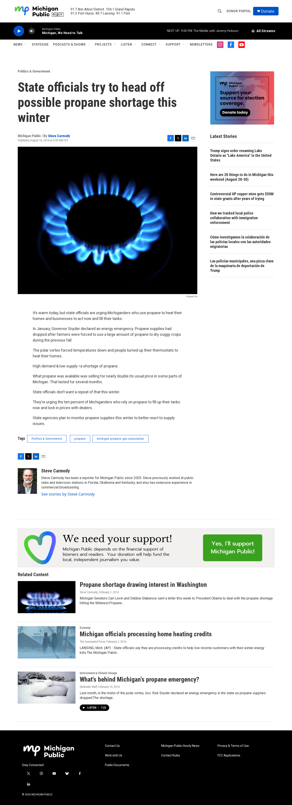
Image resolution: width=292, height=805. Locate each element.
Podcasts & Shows (69, 44)
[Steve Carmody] (27, 481)
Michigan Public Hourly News (180, 745)
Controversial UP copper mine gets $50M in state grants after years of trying (242, 196)
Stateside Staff (88, 686)
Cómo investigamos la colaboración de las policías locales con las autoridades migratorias (240, 242)
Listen (126, 44)
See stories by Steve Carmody (68, 494)
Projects (103, 44)
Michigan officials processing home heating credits (146, 634)
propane (80, 438)
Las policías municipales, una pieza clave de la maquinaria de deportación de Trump (242, 266)
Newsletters (201, 44)
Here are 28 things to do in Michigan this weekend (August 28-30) (241, 177)
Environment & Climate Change (98, 673)
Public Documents (117, 765)
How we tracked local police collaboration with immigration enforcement (234, 218)
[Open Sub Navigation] (26, 44)
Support (173, 44)
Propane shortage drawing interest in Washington (143, 584)
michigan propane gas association (120, 438)
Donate (267, 11)
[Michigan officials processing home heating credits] (46, 642)
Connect (148, 44)
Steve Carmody (59, 136)
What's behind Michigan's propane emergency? (139, 679)
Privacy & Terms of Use (233, 745)
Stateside (40, 44)
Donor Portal (239, 11)
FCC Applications (229, 755)
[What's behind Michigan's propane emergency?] (46, 688)
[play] (18, 31)
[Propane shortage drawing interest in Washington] (46, 597)
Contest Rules (170, 755)
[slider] (38, 31)
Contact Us (112, 745)
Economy (85, 627)
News (18, 44)
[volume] (31, 31)
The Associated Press (92, 641)
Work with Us (113, 755)
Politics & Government (34, 71)
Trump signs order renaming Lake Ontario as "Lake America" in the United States (240, 155)
